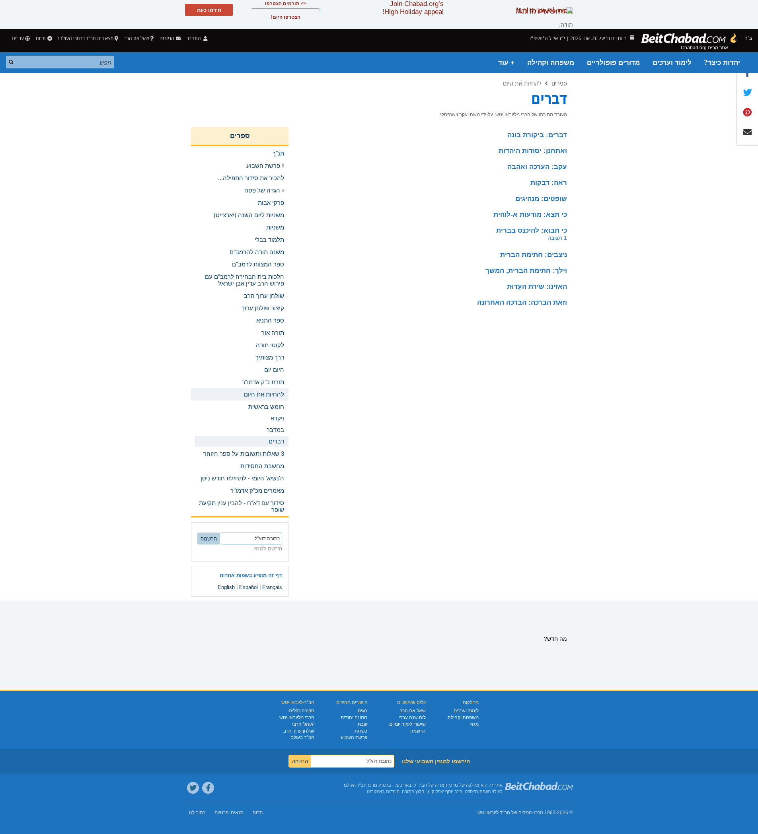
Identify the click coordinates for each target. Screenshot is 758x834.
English (226, 587)
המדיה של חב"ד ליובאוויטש (504, 812)
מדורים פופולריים (613, 62)
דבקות (548, 183)
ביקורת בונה (537, 135)
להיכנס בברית (531, 230)
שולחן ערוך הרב (298, 731)
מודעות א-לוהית (530, 214)
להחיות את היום (522, 83)
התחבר (194, 38)
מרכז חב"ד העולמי (360, 785)
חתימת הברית (533, 255)
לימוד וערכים (672, 62)
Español (248, 587)
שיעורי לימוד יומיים (407, 724)
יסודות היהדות (533, 151)
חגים (362, 710)
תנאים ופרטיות (229, 812)
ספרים (559, 83)
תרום (41, 38)
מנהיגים (541, 198)
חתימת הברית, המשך (526, 270)
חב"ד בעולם (302, 737)
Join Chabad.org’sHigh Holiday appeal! (413, 8)
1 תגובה (557, 238)
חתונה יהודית (354, 717)
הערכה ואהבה (537, 167)
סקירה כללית (301, 710)
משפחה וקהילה (550, 62)
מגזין (474, 724)
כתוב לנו (197, 812)
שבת (362, 724)
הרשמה (418, 731)
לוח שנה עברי (412, 717)
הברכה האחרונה (522, 302)
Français (272, 587)
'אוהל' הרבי (303, 724)
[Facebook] (208, 788)
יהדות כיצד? (722, 62)
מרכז (538, 812)
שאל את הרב (136, 38)
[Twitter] (193, 788)
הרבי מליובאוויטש (296, 717)
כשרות (361, 731)
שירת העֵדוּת (537, 286)
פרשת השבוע (354, 737)
